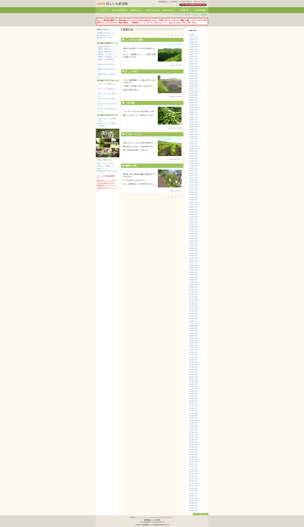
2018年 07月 (193, 272)
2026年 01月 (193, 54)
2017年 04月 (193, 309)
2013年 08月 (193, 416)
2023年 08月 (193, 124)
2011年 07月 (193, 476)
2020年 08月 (193, 212)
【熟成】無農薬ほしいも (106, 46)
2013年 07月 (193, 418)
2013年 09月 (193, 413)
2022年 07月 (193, 156)
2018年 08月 (193, 270)
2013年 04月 (193, 425)
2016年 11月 (193, 321)
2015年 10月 (193, 353)
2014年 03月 (193, 399)
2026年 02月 (193, 52)
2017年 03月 (193, 311)
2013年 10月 (193, 411)
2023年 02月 (193, 139)
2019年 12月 (193, 231)
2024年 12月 (193, 86)
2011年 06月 (193, 479)
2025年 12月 (193, 56)
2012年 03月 (193, 457)
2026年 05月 (193, 44)
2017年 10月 (193, 294)
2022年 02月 (193, 168)
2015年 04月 (193, 367)
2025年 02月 (193, 81)
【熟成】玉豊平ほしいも (106, 49)
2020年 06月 (193, 217)
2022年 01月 (193, 170)
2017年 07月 (193, 302)
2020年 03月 (193, 224)
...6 (182, 35)
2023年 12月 (193, 115)
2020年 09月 (193, 209)
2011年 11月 (193, 467)
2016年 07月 (193, 331)
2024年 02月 (193, 110)
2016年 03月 (193, 340)
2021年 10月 (193, 178)
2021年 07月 (193, 185)
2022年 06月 (193, 158)
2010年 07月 (193, 505)
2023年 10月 (193, 120)
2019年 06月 (193, 246)
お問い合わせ (155, 517)
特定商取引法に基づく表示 (107, 171)
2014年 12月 (193, 377)
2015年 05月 (193, 365)
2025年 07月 (193, 69)
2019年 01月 (193, 258)
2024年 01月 (193, 112)
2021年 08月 (193, 183)
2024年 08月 (193, 95)
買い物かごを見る (191, 15)
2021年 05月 (193, 190)
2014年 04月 (193, 396)
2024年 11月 (193, 88)
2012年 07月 (193, 447)
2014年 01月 (193, 403)
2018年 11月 (193, 263)
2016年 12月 (193, 318)
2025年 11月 (193, 59)
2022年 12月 (193, 144)
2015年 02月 (193, 372)
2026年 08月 (193, 37)
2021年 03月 (193, 195)
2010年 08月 (193, 503)
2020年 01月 (193, 229)
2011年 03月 (193, 486)
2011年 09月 (193, 471)
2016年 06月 (193, 333)
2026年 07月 (193, 39)
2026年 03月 (193, 49)
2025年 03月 (193, 78)
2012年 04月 (193, 454)
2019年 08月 (193, 241)
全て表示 (192, 35)
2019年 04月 (193, 251)
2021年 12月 (193, 173)
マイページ (178, 15)
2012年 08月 (193, 445)
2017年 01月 (193, 316)
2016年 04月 (193, 338)
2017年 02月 (193, 314)
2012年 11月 (193, 437)
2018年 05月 (193, 277)
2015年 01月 (193, 374)
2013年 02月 (193, 430)
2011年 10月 (193, 469)
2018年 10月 (193, 265)
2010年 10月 (193, 498)
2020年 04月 (193, 222)
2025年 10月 (193, 61)
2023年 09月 (193, 122)
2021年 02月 (193, 197)
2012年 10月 (193, 440)
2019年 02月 (193, 255)
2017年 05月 (193, 306)
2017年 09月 (193, 297)
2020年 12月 (193, 202)
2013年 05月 (193, 423)
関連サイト (171, 517)
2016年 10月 (193, 323)
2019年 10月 (193, 236)
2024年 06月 (193, 100)
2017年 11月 (193, 292)
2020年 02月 (193, 226)
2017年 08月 (193, 299)
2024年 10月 (193, 91)
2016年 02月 (193, 343)
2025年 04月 (193, 76)
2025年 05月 (193, 73)
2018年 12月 (193, 260)
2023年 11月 (193, 117)
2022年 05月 (193, 161)
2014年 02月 (193, 401)
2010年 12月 (193, 493)
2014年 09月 (193, 384)
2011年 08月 (193, 474)
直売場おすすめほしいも (106, 33)
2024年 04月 (193, 105)
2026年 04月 (193, 47)
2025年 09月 (193, 64)
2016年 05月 (193, 335)
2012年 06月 (193, 449)
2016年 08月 (193, 328)
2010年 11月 (193, 496)
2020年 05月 (193, 219)
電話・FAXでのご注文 (105, 163)
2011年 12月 (193, 464)
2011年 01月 (193, 491)
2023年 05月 (193, 132)
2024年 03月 (193, 107)
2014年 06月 (193, 391)
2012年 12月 (193, 435)
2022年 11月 (193, 146)
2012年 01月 (193, 462)
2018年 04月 (193, 280)
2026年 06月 (193, 42)
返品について (102, 168)
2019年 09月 (193, 238)
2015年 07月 (193, 360)
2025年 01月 (193, 83)
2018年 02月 (193, 285)
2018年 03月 (193, 282)
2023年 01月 (193, 141)
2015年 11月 (193, 350)
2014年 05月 (193, 394)
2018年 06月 (193, 275)
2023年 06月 (193, 129)
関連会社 (163, 517)
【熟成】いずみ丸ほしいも (107, 57)
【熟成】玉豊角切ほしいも (107, 52)
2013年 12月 (193, 406)
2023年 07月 (193, 127)
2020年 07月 (193, 214)
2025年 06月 (193, 71)
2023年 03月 (193, 137)
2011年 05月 (193, 481)
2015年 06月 (193, 362)
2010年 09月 (193, 501)
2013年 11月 (193, 408)
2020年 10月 (193, 207)
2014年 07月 (193, 389)
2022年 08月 (193, 154)
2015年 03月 (193, 370)
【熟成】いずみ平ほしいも (107, 54)
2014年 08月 (193, 386)
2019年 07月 (193, 243)
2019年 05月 (193, 248)
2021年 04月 (193, 192)
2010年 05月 (193, 510)
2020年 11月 (193, 204)
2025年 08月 (193, 66)
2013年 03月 (193, 428)
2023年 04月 (193, 134)
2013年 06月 (193, 420)
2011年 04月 (193, 484)
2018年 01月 (193, 287)
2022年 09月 (193, 151)
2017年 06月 (193, 304)
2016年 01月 (193, 345)
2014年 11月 (193, 379)
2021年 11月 (193, 175)
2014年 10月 (193, 382)
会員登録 (204, 15)
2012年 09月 (193, 442)
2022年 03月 (193, 166)
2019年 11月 (193, 234)
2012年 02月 (193, 459)
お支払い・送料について (106, 166)
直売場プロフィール (104, 38)
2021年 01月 (193, 200)
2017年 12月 (193, 289)
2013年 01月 (193, 433)
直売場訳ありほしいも (105, 35)
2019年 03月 (193, 253)
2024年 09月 (193, 93)
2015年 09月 (193, 355)
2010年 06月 (193, 508)
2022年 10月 (193, 149)
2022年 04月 (193, 163)
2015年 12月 (193, 348)
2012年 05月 (193, 452)
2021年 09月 (193, 180)
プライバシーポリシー (143, 517)
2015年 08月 (193, 357)
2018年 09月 (193, 268)
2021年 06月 (193, 187)
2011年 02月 (193, 488)
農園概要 (132, 517)
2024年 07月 (193, 98)
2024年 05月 (193, 103)
